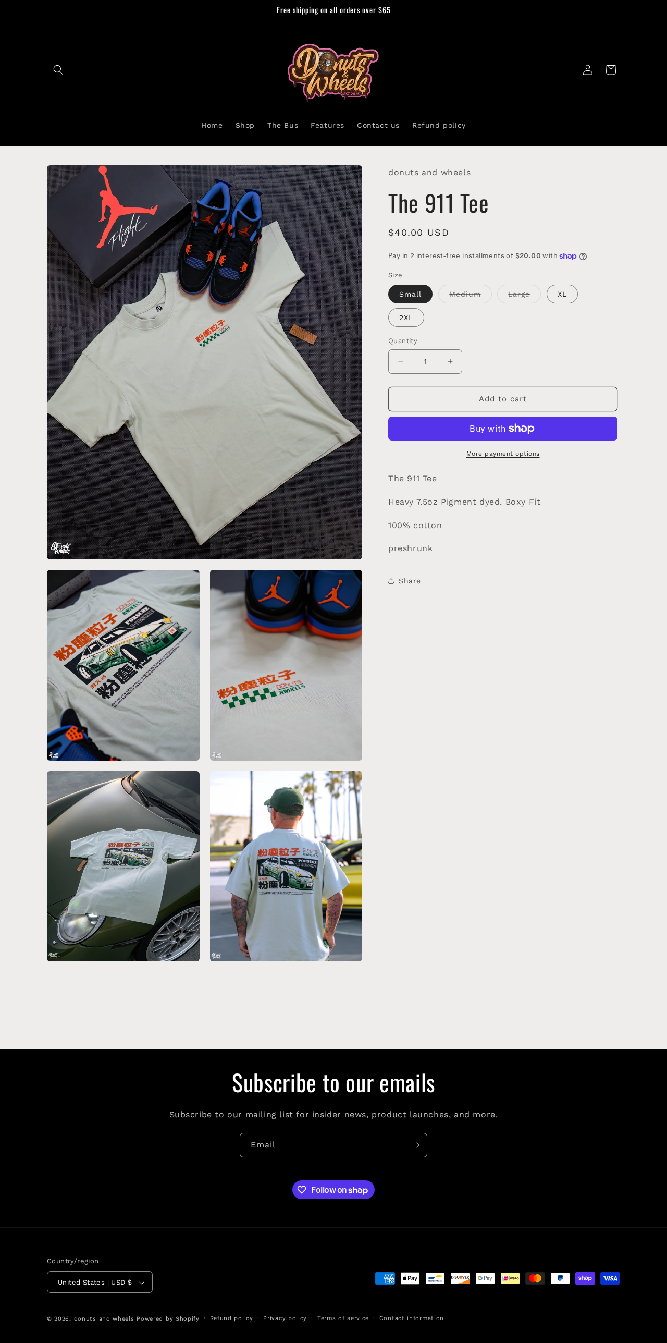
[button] (58, 69)
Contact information (411, 1318)
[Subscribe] (415, 1145)
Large (524, 296)
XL (562, 294)
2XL (406, 317)
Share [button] (410, 580)
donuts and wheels (104, 1319)
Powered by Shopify (168, 1319)
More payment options (503, 453)
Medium (470, 296)
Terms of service (343, 1318)
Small (410, 294)
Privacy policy (285, 1318)
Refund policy (231, 1318)
